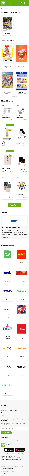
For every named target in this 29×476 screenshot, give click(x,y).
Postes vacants (5, 412)
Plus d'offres (14, 205)
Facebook (3, 440)
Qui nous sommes (5, 407)
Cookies (3, 473)
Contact (3, 415)
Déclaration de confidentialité (8, 471)
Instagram (17, 440)
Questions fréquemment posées (9, 410)
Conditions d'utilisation (7, 468)
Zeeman (13, 8)
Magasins (6, 8)
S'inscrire (6, 433)
